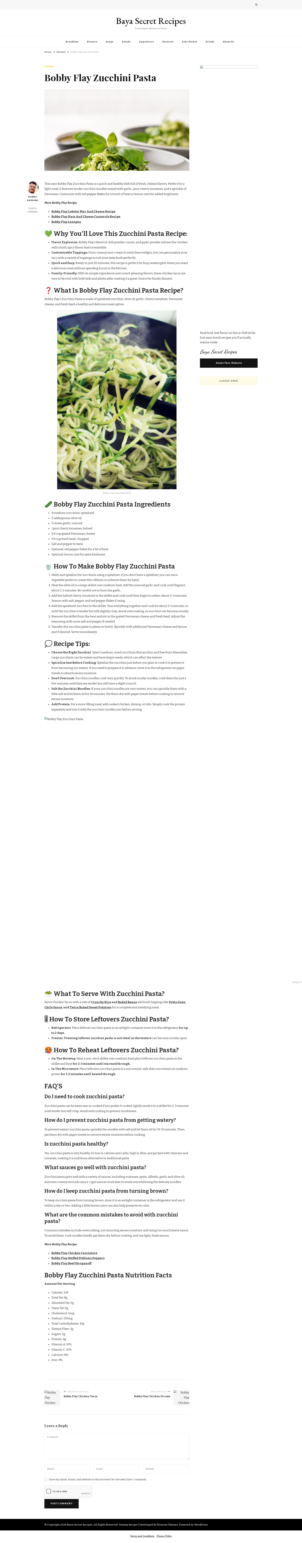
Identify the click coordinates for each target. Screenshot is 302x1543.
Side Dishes (189, 42)
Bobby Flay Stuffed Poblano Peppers (78, 1258)
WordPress (201, 1524)
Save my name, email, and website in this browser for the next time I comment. (98, 1479)
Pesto (173, 1002)
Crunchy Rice (101, 1002)
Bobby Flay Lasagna (66, 222)
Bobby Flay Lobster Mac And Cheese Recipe (83, 211)
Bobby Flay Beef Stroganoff (71, 1263)
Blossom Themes (167, 1524)
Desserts (168, 42)
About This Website (229, 363)
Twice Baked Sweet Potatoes (90, 1007)
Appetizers (146, 42)
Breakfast (72, 42)
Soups (110, 42)
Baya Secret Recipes (151, 21)
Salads (126, 42)
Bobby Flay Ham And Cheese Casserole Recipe (85, 216)
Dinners (92, 42)
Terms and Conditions (142, 1536)
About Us (228, 42)
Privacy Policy (164, 1536)
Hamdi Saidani (32, 198)
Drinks (210, 42)
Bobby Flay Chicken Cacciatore (74, 1253)
